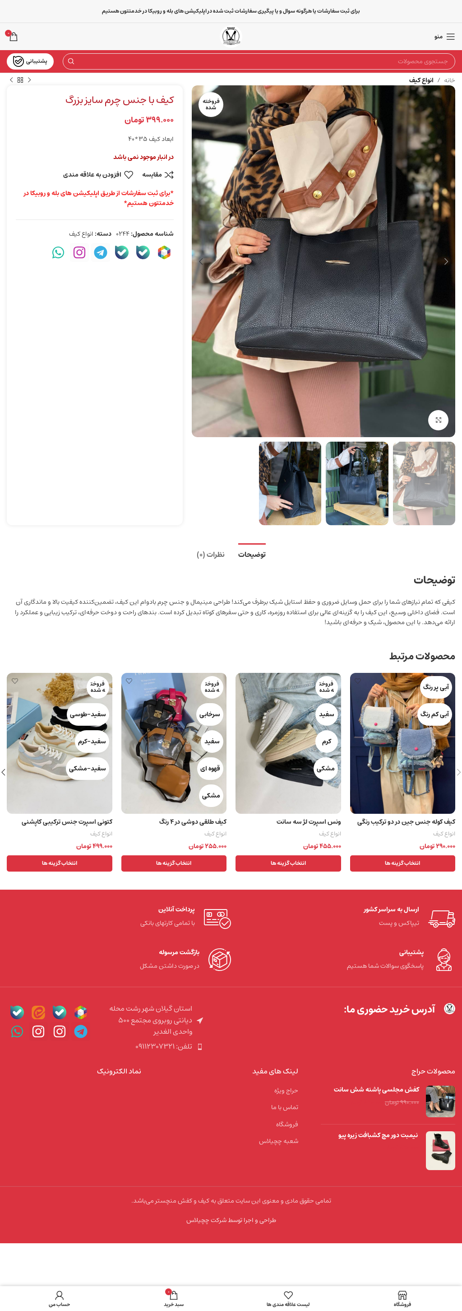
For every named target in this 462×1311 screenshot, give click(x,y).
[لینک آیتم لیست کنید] (151, 1047)
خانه (449, 80)
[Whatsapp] (58, 252)
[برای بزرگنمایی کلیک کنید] (438, 420)
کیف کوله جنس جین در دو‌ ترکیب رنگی (406, 821)
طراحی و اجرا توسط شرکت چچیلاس (231, 1220)
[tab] (252, 553)
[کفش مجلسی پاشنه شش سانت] (440, 1101)
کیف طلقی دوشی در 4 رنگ (192, 821)
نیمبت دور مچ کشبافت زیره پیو (378, 1135)
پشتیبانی (36, 61)
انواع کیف (421, 80)
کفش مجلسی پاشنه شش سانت (376, 1090)
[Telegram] (100, 252)
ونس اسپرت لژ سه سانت (309, 821)
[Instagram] (79, 252)
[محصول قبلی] (29, 80)
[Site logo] (231, 36)
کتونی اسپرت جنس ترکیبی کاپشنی (67, 821)
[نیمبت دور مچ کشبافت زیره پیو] (440, 1151)
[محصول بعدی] (11, 80)
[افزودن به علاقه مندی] (358, 681)
